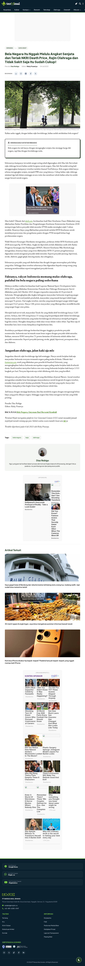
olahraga (36, 437)
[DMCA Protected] (9, 947)
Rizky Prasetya (43, 427)
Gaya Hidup (22, 48)
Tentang (5, 918)
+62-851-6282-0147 (11, 908)
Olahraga (57, 10)
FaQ (45, 922)
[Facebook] (19, 952)
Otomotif (67, 10)
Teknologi (46, 10)
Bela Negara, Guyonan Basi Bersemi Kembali (36, 412)
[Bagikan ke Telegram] (26, 74)
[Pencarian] (80, 4)
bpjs (27, 437)
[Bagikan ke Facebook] (31, 74)
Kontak (4, 933)
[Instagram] (4, 952)
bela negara (17, 437)
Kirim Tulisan (6, 925)
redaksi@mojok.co (11, 905)
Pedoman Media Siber (51, 925)
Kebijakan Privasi (49, 929)
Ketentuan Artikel (8, 929)
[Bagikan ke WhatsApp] (16, 74)
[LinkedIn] (23, 952)
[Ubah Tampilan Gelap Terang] (79, 960)
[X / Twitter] (9, 952)
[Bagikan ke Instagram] (21, 74)
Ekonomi (37, 10)
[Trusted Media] (3, 947)
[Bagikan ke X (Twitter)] (36, 74)
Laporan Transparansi (51, 933)
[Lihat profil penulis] (42, 456)
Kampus (26, 10)
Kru (3, 922)
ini (65, 421)
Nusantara (7, 10)
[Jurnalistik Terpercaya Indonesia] (22, 946)
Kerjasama (47, 918)
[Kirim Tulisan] (76, 4)
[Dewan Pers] (14, 946)
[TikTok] (14, 952)
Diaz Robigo (42, 460)
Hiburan (76, 10)
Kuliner (16, 10)
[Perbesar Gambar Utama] (42, 128)
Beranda (10, 48)
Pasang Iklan (48, 937)
